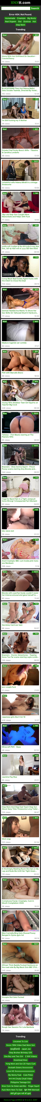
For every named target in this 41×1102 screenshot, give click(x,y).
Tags (13, 1100)
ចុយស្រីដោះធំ (15, 1049)
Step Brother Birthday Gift (20, 1052)
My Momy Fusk (14, 1075)
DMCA (20, 1100)
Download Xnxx (20, 1060)
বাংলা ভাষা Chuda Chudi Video (20, 1078)
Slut (19, 21)
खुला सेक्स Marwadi (31, 1090)
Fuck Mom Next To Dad (12, 1090)
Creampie (21, 18)
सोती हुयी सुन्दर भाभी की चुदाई (20, 1093)
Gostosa (27, 21)
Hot (34, 21)
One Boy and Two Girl (13, 1056)
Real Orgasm (10, 21)
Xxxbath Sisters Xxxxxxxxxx (20, 1067)
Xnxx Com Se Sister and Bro (14, 1086)
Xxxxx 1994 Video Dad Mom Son (20, 1045)
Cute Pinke (28, 1075)
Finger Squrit (33, 1086)
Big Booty (31, 18)
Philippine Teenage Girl (20, 1082)
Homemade (10, 18)
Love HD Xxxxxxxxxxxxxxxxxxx (20, 1071)
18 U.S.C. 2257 (30, 1100)
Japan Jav (26, 1049)
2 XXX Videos (31, 1056)
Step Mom (20, 25)
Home (6, 1100)
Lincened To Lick (20, 1041)
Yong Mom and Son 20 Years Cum (20, 1064)
